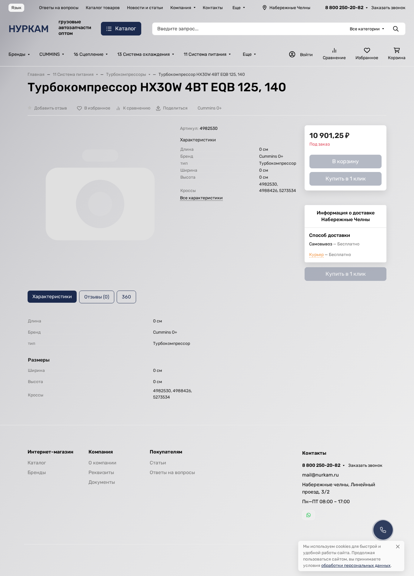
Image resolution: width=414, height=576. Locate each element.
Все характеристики (201, 197)
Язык (16, 7)
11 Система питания (205, 54)
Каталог (37, 463)
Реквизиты (101, 472)
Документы (101, 482)
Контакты (213, 7)
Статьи (158, 463)
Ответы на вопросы (58, 7)
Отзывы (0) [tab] (96, 297)
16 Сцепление (88, 54)
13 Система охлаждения (143, 54)
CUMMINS (49, 54)
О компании (102, 463)
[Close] (397, 546)
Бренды (16, 54)
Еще (236, 7)
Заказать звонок (388, 7)
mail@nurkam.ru (320, 475)
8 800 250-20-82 (344, 7)
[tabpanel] (207, 358)
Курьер (316, 254)
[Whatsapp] (308, 515)
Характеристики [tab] (52, 296)
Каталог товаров (103, 7)
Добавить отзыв (50, 108)
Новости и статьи (145, 7)
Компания (180, 7)
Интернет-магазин (50, 452)
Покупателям (166, 452)
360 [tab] (126, 297)
